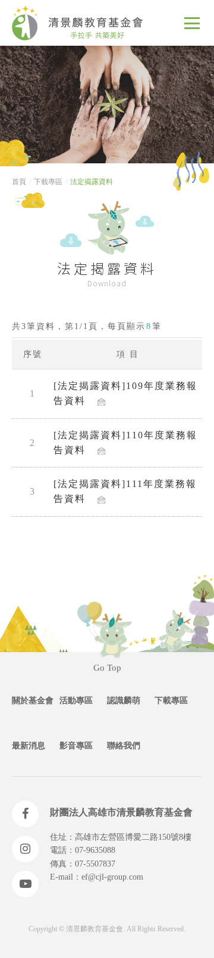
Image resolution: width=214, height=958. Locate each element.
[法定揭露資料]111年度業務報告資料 (125, 491)
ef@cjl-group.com (112, 876)
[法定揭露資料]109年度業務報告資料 (125, 393)
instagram (25, 849)
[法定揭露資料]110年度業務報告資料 (125, 442)
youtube (25, 884)
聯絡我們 (123, 745)
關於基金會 (33, 700)
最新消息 (28, 745)
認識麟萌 (123, 700)
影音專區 (76, 745)
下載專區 (48, 182)
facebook (25, 814)
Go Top (107, 671)
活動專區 (76, 700)
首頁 (19, 182)
